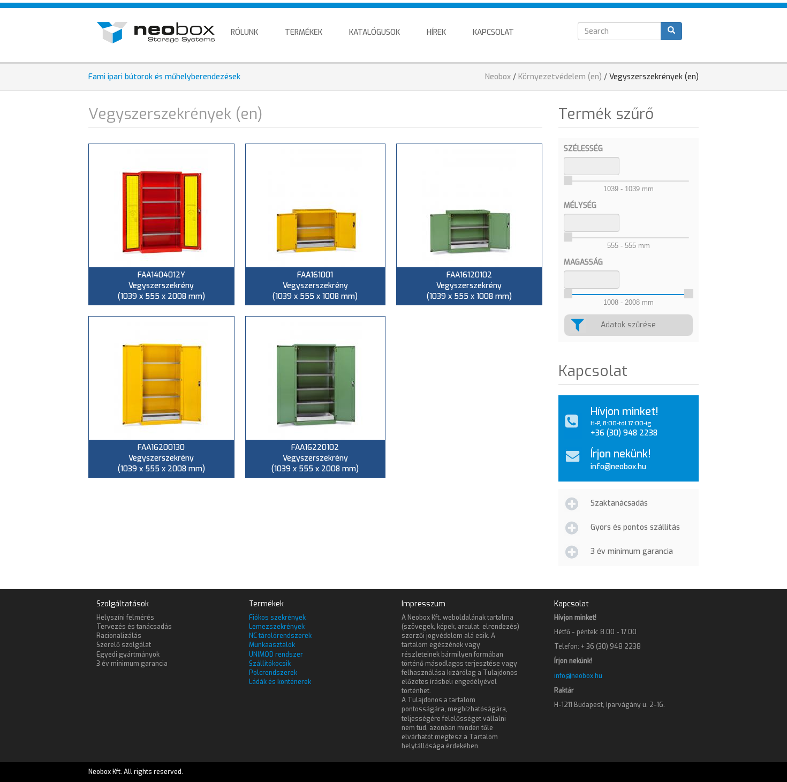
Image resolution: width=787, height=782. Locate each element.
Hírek (436, 32)
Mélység (580, 205)
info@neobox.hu (618, 467)
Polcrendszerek (273, 672)
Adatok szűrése (628, 325)
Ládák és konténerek (280, 682)
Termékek (303, 32)
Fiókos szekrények (277, 617)
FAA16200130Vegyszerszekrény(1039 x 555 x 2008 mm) (161, 458)
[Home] (160, 32)
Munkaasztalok (272, 645)
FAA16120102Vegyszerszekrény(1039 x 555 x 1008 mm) (469, 286)
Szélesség (583, 149)
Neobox (498, 77)
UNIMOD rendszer (276, 654)
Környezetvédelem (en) (560, 77)
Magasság (583, 262)
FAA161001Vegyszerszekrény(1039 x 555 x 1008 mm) (315, 286)
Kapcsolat (493, 32)
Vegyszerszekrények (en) (654, 77)
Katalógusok (374, 32)
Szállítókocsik (270, 663)
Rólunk (244, 32)
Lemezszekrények (277, 626)
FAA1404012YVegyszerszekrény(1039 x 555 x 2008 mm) (161, 286)
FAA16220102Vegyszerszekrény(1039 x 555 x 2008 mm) (315, 458)
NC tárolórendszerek (280, 635)
